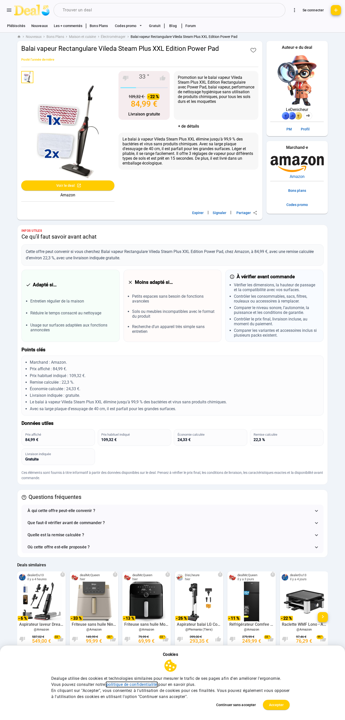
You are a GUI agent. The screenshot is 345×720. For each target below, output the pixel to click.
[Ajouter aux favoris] (253, 50)
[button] (172, 511)
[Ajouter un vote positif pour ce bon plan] (163, 78)
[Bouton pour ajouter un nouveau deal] (336, 10)
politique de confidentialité (131, 684)
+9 (308, 116)
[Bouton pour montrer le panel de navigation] (9, 10)
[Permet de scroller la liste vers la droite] (323, 617)
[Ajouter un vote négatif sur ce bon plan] (125, 78)
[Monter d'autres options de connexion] (294, 10)
